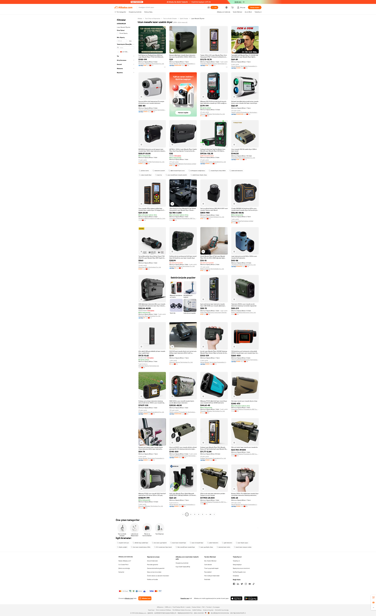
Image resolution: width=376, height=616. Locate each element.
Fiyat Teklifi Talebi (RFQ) (183, 566)
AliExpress (160, 607)
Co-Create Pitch (123, 564)
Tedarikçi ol (236, 561)
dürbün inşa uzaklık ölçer (141, 542)
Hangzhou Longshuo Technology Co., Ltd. (182, 266)
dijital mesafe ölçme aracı (177, 170)
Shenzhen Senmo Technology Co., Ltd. (181, 362)
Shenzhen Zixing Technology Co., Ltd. (149, 267)
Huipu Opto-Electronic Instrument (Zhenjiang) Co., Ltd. (214, 312)
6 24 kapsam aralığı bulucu (197, 170)
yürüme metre (145, 170)
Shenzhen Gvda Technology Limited (242, 221)
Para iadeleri (208, 572)
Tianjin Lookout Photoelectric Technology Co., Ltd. (245, 112)
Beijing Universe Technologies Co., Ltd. (212, 269)
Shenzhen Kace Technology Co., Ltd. (149, 316)
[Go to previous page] (183, 514)
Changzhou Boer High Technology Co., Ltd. (151, 162)
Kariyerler (121, 572)
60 (210, 514)
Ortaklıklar (236, 576)
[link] (373, 597)
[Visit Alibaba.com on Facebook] (234, 584)
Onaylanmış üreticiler (182, 563)
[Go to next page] (214, 514)
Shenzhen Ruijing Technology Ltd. (148, 366)
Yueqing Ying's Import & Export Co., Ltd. (212, 217)
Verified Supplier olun (239, 572)
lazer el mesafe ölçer (197, 542)
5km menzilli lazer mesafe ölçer (186, 547)
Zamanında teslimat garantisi (155, 568)
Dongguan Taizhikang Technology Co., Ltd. (151, 63)
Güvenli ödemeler (152, 561)
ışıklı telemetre (228, 542)
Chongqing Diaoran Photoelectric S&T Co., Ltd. (183, 218)
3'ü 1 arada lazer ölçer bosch (164, 547)
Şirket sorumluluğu (124, 568)
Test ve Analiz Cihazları (170, 18)
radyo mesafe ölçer (146, 175)
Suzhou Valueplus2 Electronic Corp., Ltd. (243, 312)
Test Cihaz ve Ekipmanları (152, 18)
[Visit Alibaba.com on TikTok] (253, 584)
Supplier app (185, 598)
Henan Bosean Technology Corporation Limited (183, 63)
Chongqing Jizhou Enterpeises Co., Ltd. (243, 157)
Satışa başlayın (237, 564)
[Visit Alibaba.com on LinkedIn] (238, 584)
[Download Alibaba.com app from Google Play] (251, 598)
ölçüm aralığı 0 (123, 547)
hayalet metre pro (124, 542)
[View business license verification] (206, 613)
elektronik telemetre (237, 170)
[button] (208, 7)
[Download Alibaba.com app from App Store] (236, 598)
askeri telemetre (213, 542)
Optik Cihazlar (184, 18)
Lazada (188, 607)
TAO (203, 607)
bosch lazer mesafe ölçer (179, 542)
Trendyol (209, 607)
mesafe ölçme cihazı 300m (218, 170)
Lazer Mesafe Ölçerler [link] (197, 18)
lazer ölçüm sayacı (243, 542)
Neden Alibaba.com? (124, 561)
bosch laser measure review (243, 547)
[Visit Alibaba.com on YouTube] (250, 584)
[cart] (232, 8)
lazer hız (159, 175)
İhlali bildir (207, 579)
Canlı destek (208, 564)
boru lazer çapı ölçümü (160, 542)
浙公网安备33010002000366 (220, 613)
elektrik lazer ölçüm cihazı (200, 175)
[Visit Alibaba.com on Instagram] (246, 584)
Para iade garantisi (152, 564)
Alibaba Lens (129, 598)
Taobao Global (196, 607)
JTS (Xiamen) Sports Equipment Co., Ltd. (243, 264)
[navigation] (125, 266)
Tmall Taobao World (178, 607)
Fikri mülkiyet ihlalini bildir (212, 576)
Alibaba (140, 18)
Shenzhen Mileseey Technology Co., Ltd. (212, 114)
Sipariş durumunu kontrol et (241, 568)
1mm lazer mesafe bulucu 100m (141, 547)
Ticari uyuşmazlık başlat (211, 568)
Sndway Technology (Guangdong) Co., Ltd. (213, 162)
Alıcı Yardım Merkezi (210, 561)
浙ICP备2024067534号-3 (238, 613)
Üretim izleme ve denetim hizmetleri (158, 576)
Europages (216, 607)
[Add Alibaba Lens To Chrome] (144, 598)
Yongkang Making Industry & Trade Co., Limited (152, 218)
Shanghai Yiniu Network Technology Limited (182, 164)
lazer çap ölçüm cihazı (207, 547)
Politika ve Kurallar (152, 579)
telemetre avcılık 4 (160, 170)
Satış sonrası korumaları (154, 572)
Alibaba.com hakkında (125, 557)
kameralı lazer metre (224, 547)
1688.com (168, 607)
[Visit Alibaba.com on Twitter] (242, 584)
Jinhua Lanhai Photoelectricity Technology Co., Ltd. (152, 110)
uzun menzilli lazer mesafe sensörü (177, 175)
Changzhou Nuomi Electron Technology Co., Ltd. (214, 63)
